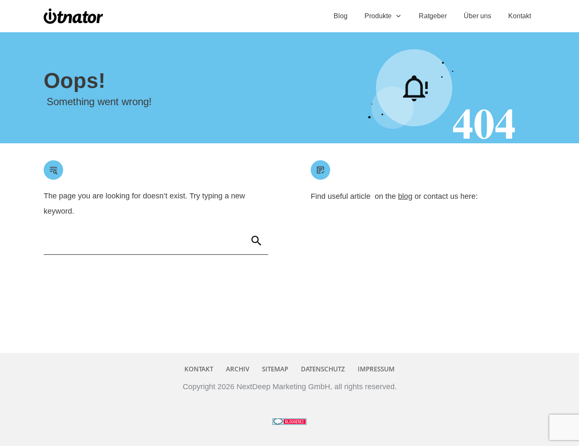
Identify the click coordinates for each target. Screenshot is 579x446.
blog (405, 196)
